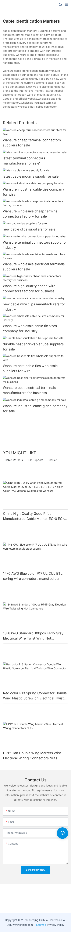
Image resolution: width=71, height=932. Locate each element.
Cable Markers (14, 460)
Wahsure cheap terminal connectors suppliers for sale (32, 142)
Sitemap (40, 924)
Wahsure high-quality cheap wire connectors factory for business (29, 288)
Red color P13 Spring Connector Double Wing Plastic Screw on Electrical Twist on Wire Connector (35, 696)
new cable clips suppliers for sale (29, 229)
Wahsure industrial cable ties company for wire (33, 191)
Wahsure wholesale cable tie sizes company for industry (30, 328)
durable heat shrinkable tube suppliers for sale (33, 346)
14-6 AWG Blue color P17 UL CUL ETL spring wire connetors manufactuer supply (32, 576)
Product (52, 460)
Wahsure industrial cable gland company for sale (35, 408)
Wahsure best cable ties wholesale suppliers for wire (30, 368)
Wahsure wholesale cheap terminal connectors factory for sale (30, 213)
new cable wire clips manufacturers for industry (34, 306)
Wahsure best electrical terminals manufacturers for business (29, 390)
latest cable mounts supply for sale (31, 176)
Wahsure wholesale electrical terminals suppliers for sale (34, 266)
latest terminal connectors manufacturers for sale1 (24, 160)
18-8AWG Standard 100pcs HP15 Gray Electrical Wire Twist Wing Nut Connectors (33, 636)
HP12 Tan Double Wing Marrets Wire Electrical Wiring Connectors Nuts (32, 755)
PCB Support (35, 460)
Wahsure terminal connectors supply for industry (35, 244)
